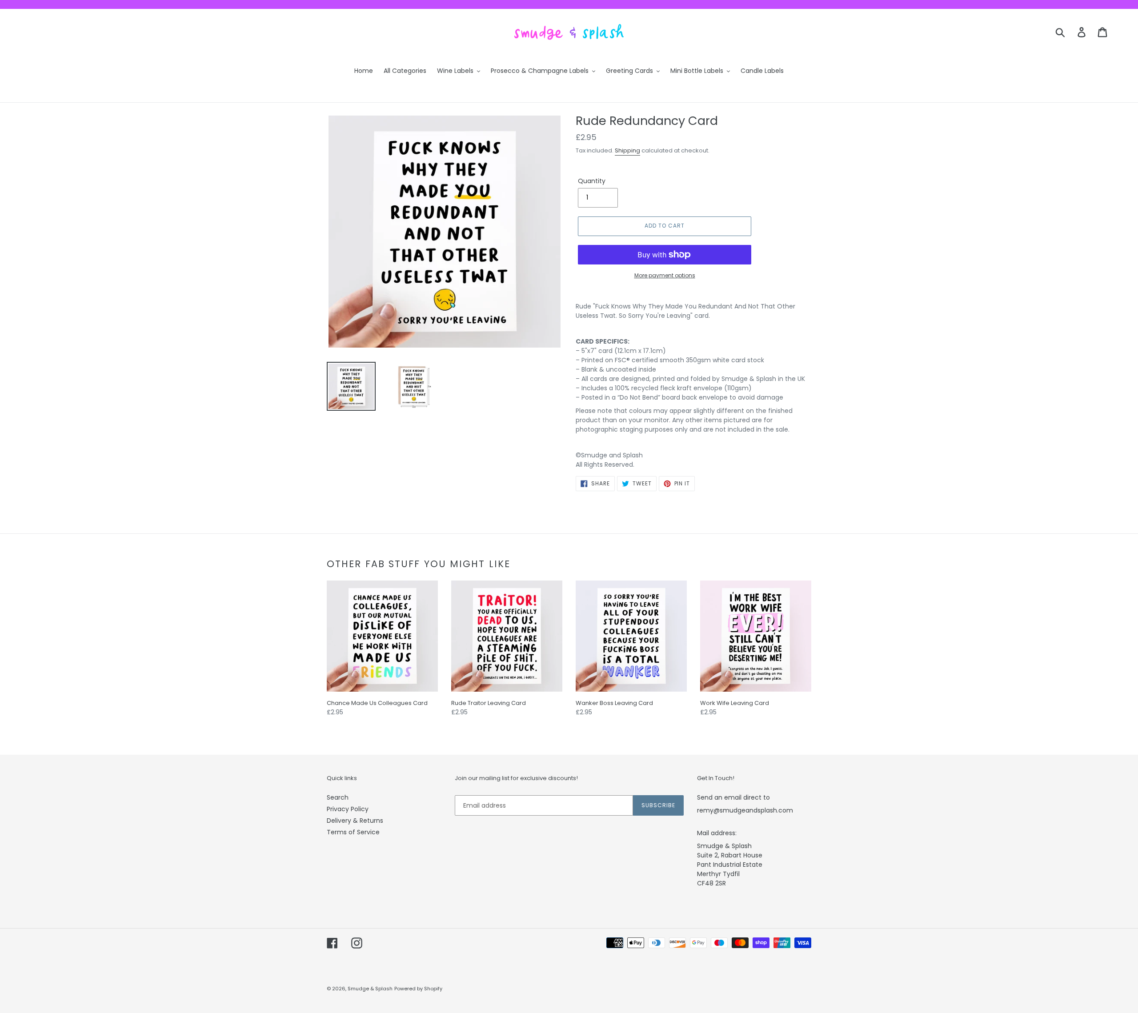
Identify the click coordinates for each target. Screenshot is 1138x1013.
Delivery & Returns (355, 820)
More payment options (664, 275)
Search (338, 797)
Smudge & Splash (370, 988)
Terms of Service (353, 832)
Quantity (591, 180)
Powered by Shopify (418, 988)
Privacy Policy (348, 809)
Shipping (627, 150)
